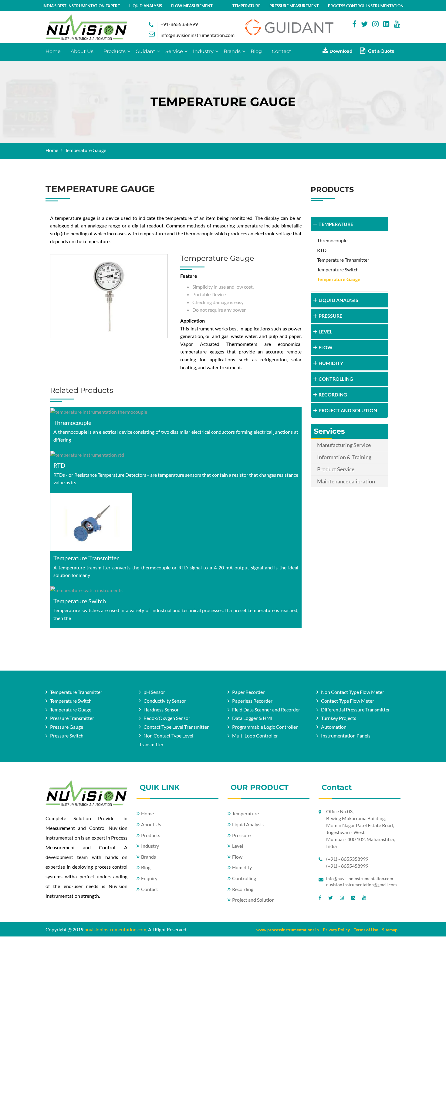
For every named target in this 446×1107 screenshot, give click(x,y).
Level (237, 846)
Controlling (244, 878)
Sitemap (389, 929)
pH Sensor (154, 692)
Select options (175, 411)
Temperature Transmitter (86, 558)
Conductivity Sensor (165, 701)
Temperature (245, 814)
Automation (333, 727)
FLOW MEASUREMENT (192, 5)
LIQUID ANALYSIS (145, 5)
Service (174, 51)
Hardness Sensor (161, 709)
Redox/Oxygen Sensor (167, 718)
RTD (59, 465)
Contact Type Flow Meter (347, 701)
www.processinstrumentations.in (287, 929)
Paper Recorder (248, 692)
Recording (242, 889)
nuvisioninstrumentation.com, (115, 929)
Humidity (242, 867)
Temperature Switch (79, 601)
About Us (82, 51)
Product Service (335, 469)
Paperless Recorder (252, 701)
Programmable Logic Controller (265, 727)
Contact (281, 51)
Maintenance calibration (346, 481)
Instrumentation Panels (345, 735)
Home (53, 51)
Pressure (241, 835)
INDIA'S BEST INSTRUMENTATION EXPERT (81, 5)
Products (114, 51)
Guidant (145, 51)
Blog (256, 51)
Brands (232, 51)
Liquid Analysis (248, 824)
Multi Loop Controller (255, 735)
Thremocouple (72, 422)
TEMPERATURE (246, 5)
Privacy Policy (336, 929)
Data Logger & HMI (252, 718)
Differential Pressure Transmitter (355, 709)
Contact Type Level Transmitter (176, 727)
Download (340, 51)
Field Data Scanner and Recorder (266, 709)
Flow (237, 857)
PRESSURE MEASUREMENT (294, 5)
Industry (203, 51)
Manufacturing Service (344, 445)
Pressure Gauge (66, 727)
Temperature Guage (70, 709)
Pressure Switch (66, 735)
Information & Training (344, 457)
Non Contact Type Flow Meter (352, 692)
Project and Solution (253, 900)
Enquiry (149, 878)
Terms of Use (366, 929)
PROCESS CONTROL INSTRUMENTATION (366, 5)
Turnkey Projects (338, 718)
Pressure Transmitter (72, 718)
